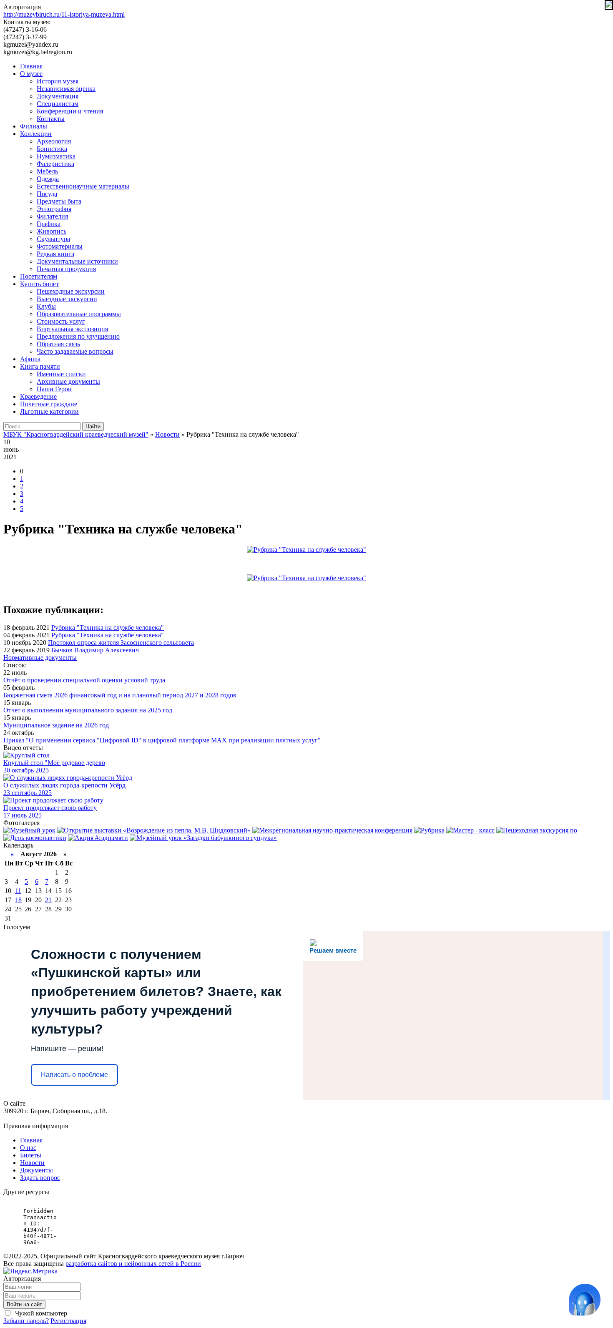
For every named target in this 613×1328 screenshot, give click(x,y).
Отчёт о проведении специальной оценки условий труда (84, 680)
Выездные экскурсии (67, 298)
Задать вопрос (40, 1177)
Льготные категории (49, 411)
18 (18, 899)
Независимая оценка (66, 88)
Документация (57, 96)
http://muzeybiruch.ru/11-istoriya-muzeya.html (64, 14)
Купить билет (39, 283)
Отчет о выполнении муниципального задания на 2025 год (87, 710)
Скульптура (53, 238)
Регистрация (68, 1320)
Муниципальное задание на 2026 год (56, 725)
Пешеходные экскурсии (71, 291)
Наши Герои (54, 388)
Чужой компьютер (40, 1313)
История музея (57, 81)
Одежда (48, 178)
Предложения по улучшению (78, 336)
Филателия (52, 216)
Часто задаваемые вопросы (75, 351)
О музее (31, 73)
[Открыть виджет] (584, 1299)
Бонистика (52, 148)
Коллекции (36, 133)
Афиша (30, 358)
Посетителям (38, 276)
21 (48, 899)
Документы (36, 1170)
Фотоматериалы (60, 246)
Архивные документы (68, 381)
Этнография (54, 208)
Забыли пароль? (26, 1320)
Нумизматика (56, 156)
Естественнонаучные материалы (83, 186)
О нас (28, 1147)
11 (18, 890)
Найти (92, 426)
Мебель (47, 171)
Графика (48, 223)
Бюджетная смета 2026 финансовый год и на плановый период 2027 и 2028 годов (119, 695)
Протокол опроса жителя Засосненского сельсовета (121, 642)
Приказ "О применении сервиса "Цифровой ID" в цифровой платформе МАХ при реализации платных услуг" (162, 740)
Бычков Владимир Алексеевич (95, 650)
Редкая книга (55, 253)
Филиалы (33, 126)
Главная (31, 66)
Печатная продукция (66, 268)
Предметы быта (59, 201)
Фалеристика (55, 163)
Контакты (51, 118)
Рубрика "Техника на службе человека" (107, 627)
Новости (32, 1162)
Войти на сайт (24, 1304)
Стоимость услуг (61, 321)
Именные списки (61, 373)
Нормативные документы (40, 657)
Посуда (47, 193)
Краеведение (38, 396)
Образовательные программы (79, 313)
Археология (54, 141)
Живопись (51, 231)
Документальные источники (77, 261)
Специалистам (57, 103)
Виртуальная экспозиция (72, 328)
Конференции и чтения (70, 111)
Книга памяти (40, 366)
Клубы (46, 306)
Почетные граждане (48, 403)
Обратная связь (58, 343)
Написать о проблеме (74, 1074)
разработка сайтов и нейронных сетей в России (133, 1263)
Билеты (30, 1155)
